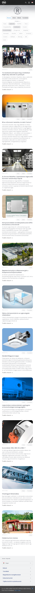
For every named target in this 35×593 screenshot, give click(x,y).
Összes (9, 18)
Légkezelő (12, 23)
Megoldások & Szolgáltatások (12, 575)
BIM (26, 36)
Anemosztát (6, 33)
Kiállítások (12, 36)
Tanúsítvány (28, 33)
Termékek (25, 18)
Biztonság (20, 36)
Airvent (3, 558)
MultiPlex (19, 23)
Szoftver (21, 33)
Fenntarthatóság (7, 30)
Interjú (26, 23)
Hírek (14, 18)
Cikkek (19, 18)
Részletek (17, 590)
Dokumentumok (7, 578)
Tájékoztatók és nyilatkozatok (12, 581)
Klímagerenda (17, 30)
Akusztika (14, 33)
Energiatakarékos (7, 27)
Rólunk (5, 568)
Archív (4, 40)
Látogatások (25, 30)
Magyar (7, 563)
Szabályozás (17, 27)
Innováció (25, 27)
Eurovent (5, 36)
